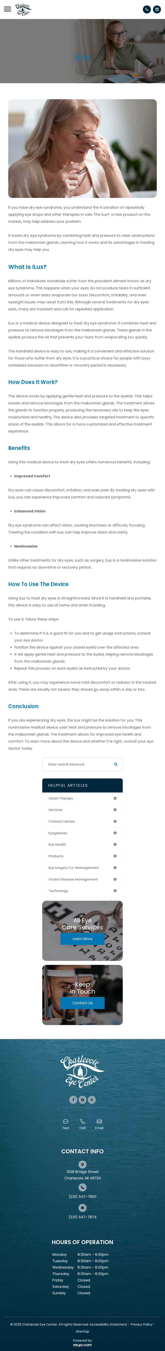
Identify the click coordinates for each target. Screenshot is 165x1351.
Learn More (82, 938)
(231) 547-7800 (82, 1196)
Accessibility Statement (108, 1324)
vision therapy (60, 798)
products (55, 856)
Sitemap (82, 1331)
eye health (57, 844)
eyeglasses (57, 833)
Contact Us (82, 1002)
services (55, 809)
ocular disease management (73, 879)
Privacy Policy (141, 1324)
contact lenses (61, 821)
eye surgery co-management (73, 867)
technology (58, 890)
